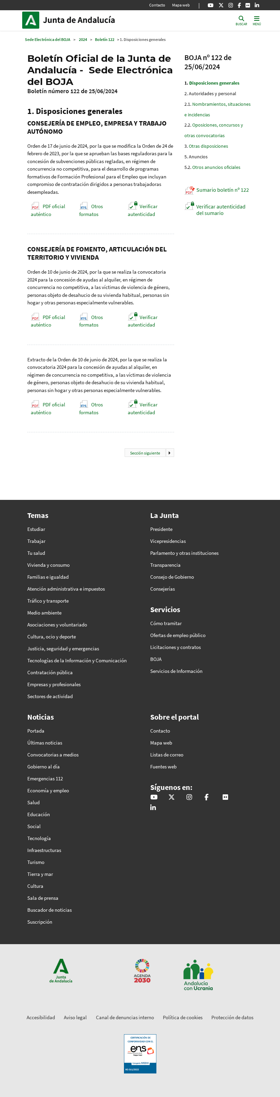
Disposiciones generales (214, 83)
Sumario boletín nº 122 (222, 189)
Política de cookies (182, 1017)
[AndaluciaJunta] (239, 5)
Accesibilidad (41, 1017)
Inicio (89, 20)
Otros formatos (91, 210)
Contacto (157, 5)
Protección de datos (232, 1017)
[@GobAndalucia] (210, 5)
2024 (83, 39)
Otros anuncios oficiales (216, 167)
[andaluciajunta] (221, 5)
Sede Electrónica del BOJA (47, 39)
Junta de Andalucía (32, 20)
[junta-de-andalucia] (257, 5)
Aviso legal (75, 1017)
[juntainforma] (248, 5)
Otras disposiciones (208, 146)
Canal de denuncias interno (125, 1017)
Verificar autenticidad (142, 210)
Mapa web (181, 5)
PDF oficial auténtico (48, 210)
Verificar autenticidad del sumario (221, 209)
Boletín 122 (104, 39)
